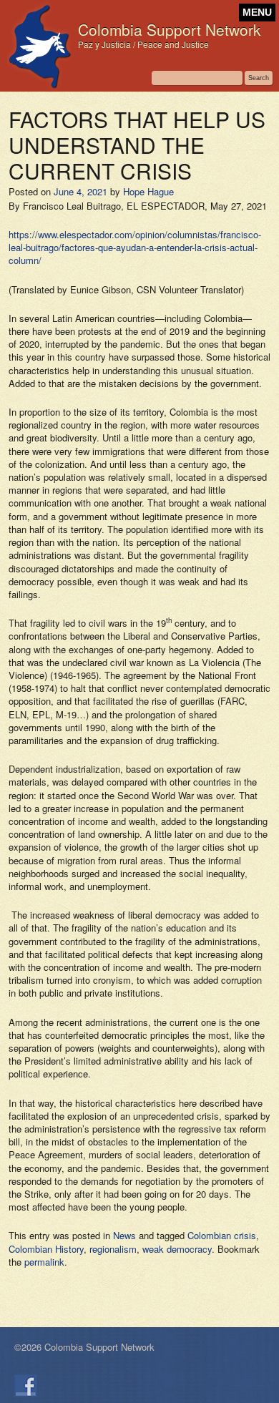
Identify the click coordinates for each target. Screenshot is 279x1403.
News (124, 1235)
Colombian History (46, 1249)
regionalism (113, 1249)
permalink (44, 1261)
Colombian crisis (221, 1235)
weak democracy (177, 1249)
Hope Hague (148, 191)
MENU (257, 12)
